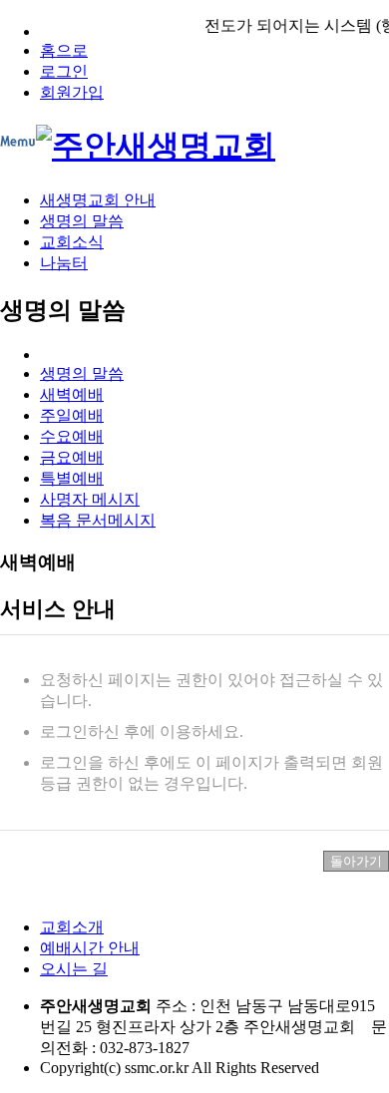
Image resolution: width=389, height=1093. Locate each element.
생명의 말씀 (82, 220)
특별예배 (72, 478)
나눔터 (64, 262)
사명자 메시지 (90, 499)
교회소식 (72, 241)
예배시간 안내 (90, 947)
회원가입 (72, 92)
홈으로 (64, 50)
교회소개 (72, 926)
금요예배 (72, 457)
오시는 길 (74, 968)
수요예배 (72, 436)
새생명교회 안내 (98, 199)
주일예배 (72, 415)
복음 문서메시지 (98, 520)
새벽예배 (72, 394)
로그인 (64, 71)
